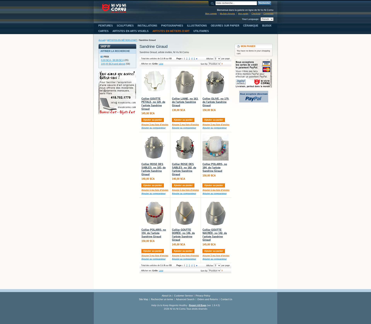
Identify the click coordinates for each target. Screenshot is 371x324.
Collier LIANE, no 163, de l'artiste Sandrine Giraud (185, 102)
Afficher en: (146, 64)
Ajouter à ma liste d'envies (154, 124)
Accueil (102, 40)
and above (113, 64)
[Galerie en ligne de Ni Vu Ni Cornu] (114, 8)
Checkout (255, 13)
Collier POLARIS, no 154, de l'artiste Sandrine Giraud (153, 233)
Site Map (143, 299)
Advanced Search (185, 299)
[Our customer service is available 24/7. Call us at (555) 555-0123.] (117, 72)
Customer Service (183, 295)
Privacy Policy (203, 295)
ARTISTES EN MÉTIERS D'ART (122, 40)
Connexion (268, 13)
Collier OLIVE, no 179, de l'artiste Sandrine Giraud (216, 102)
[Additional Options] (253, 92)
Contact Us (226, 299)
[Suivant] (196, 58)
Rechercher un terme (162, 299)
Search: (213, 3)
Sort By (204, 64)
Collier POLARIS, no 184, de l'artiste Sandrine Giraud (215, 167)
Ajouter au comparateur (153, 128)
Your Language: (250, 19)
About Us (166, 295)
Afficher (209, 59)
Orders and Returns (207, 299)
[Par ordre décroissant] (222, 64)
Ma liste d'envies (227, 13)
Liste (161, 64)
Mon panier (243, 13)
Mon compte (211, 13)
